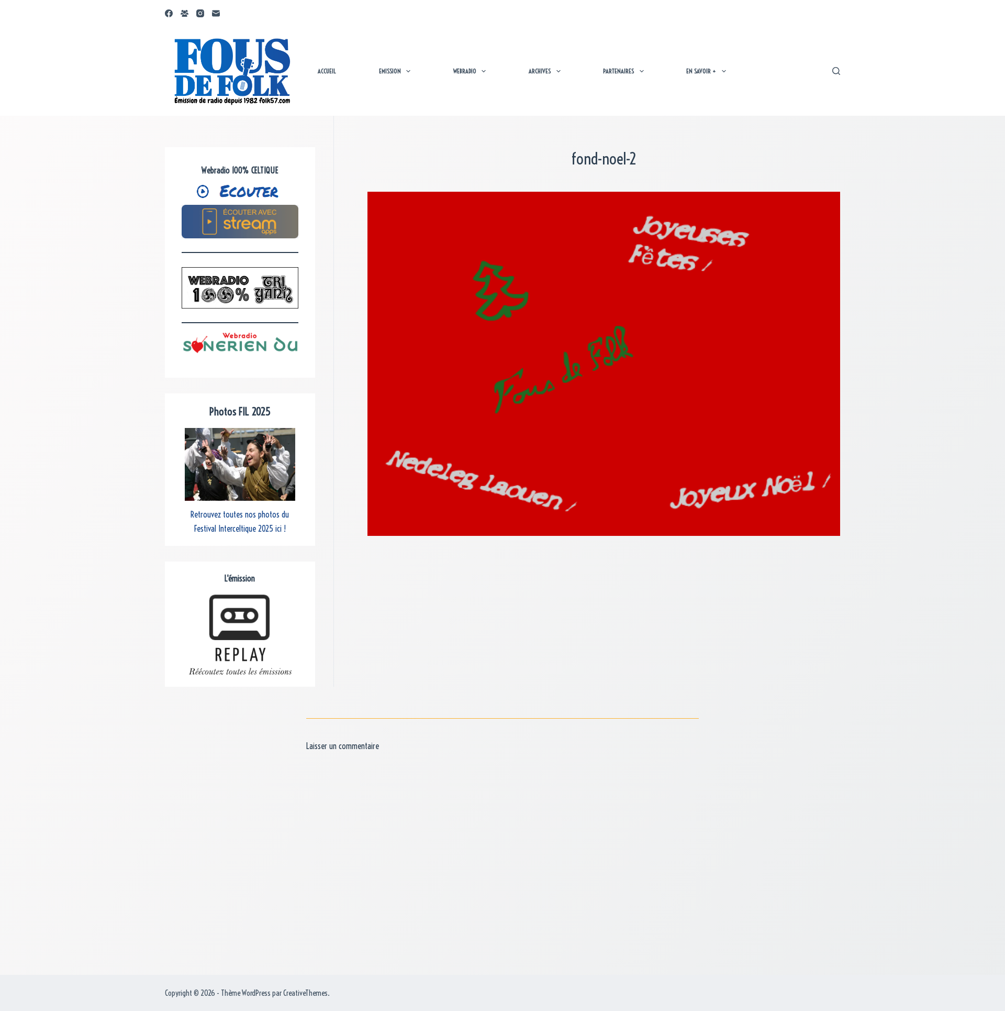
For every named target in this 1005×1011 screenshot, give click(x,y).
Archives (540, 71)
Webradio (464, 71)
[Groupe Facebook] (184, 13)
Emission (390, 71)
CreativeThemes (305, 993)
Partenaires (618, 71)
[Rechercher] (836, 71)
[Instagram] (200, 13)
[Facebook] (169, 13)
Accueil (327, 71)
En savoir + (701, 71)
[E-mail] (216, 13)
